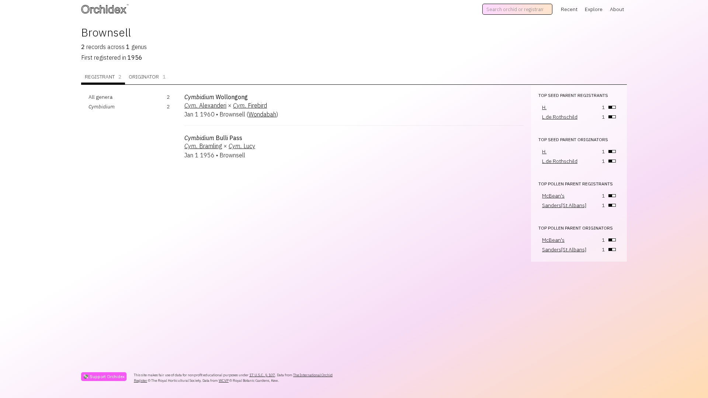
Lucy (242, 146)
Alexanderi (205, 105)
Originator (147, 76)
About (617, 9)
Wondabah (262, 114)
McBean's (553, 195)
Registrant (103, 76)
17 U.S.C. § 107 (262, 375)
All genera (100, 97)
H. (544, 107)
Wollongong (216, 97)
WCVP (224, 380)
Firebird (250, 105)
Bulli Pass (213, 138)
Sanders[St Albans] (564, 205)
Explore (594, 9)
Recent (569, 9)
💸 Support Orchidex (104, 376)
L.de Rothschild (559, 117)
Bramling (203, 146)
